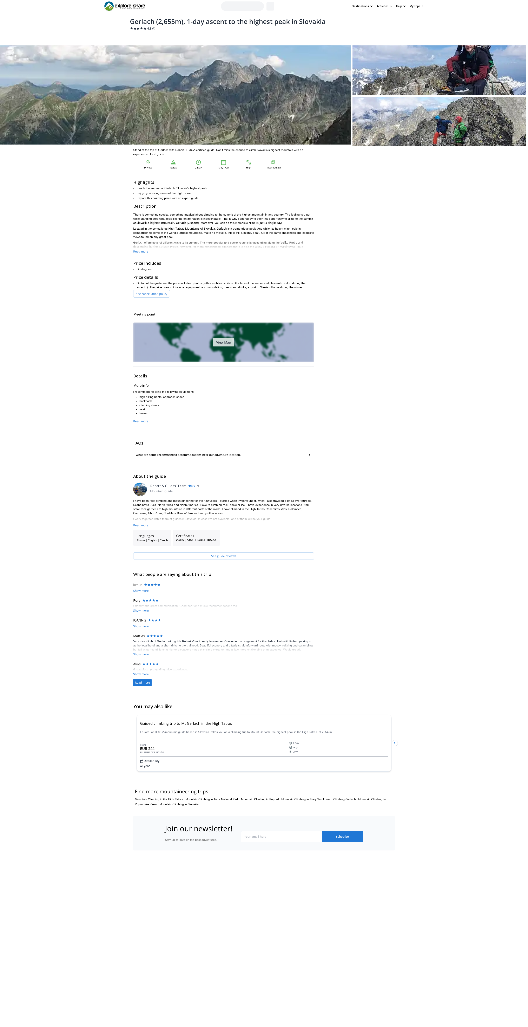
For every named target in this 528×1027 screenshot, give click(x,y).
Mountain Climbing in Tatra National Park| (212, 819)
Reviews (213, 36)
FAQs (217, 921)
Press (168, 922)
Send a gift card (174, 940)
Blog (267, 904)
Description (155, 36)
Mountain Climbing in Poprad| (260, 819)
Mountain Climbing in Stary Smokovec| (306, 819)
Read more (140, 251)
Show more (141, 639)
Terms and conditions (228, 930)
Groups (171, 36)
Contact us (221, 912)
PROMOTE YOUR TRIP (333, 903)
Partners (169, 913)
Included (186, 36)
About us (170, 904)
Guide (200, 36)
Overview (138, 36)
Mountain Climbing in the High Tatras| (160, 819)
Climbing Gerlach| (345, 819)
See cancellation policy (151, 294)
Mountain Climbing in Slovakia (179, 824)
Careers (169, 931)
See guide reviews (223, 556)
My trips (414, 6)
